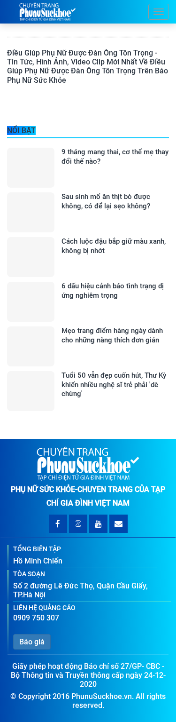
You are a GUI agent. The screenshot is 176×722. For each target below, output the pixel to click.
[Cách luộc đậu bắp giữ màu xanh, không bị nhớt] (30, 257)
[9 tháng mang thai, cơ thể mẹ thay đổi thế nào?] (30, 168)
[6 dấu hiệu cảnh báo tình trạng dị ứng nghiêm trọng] (30, 302)
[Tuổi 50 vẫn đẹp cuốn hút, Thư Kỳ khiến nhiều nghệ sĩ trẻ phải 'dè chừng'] (30, 391)
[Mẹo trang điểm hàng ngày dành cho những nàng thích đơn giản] (30, 346)
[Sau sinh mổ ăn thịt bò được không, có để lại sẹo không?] (30, 212)
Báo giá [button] (32, 641)
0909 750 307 (36, 617)
